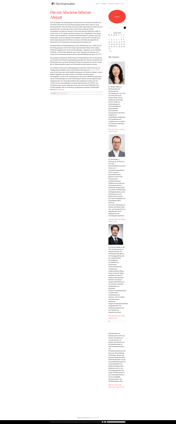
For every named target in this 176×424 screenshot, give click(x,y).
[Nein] (174, 422)
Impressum (92, 417)
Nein (105, 421)
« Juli (110, 51)
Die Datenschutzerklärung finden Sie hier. (116, 421)
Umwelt (58, 93)
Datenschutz (97, 417)
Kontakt (117, 16)
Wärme (62, 93)
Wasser (65, 93)
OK (102, 421)
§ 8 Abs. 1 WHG (94, 70)
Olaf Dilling (59, 89)
